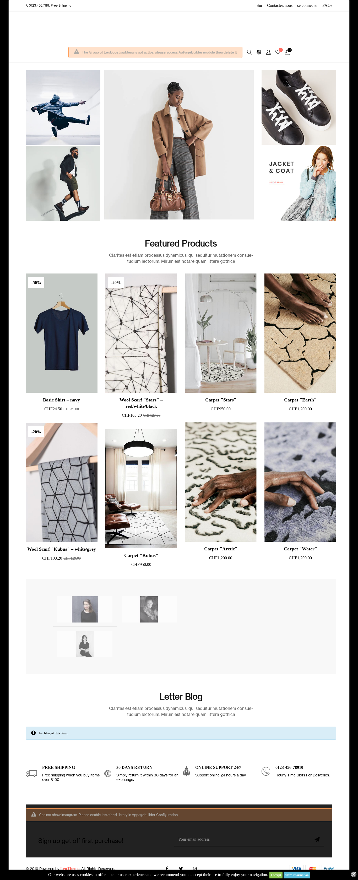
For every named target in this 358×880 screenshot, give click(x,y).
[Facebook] (166, 868)
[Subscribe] (317, 840)
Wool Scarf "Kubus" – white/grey (61, 549)
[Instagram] (195, 868)
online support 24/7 (218, 767)
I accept (276, 875)
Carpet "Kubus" (141, 555)
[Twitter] (181, 868)
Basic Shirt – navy (61, 400)
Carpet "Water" (300, 548)
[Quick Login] (266, 52)
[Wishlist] (277, 52)
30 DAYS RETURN (134, 767)
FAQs (327, 5)
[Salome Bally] (149, 609)
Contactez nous (279, 5)
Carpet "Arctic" (220, 548)
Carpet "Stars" (220, 400)
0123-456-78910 (289, 767)
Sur (259, 5)
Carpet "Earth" (300, 400)
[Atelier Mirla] (84, 609)
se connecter (307, 5)
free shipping (58, 767)
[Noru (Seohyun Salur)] (84, 643)
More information (297, 875)
